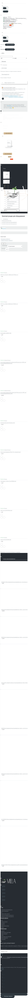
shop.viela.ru (9, 105)
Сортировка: (4, 245)
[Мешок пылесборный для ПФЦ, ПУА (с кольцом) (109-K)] (14, 440)
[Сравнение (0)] (7, 244)
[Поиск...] (2, 188)
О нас (2, 907)
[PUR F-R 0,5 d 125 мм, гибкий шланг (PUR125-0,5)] (14, 263)
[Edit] (2, 5)
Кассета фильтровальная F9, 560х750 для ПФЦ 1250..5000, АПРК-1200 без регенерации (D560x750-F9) (13, 363)
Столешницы (9, 205)
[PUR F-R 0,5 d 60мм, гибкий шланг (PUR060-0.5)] (14, 292)
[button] (1, 254)
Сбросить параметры (10, 44)
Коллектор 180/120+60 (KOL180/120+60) (8, 422)
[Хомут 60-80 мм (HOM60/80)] (14, 528)
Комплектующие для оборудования (9, 222)
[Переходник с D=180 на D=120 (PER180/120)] (14, 469)
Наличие (3, 61)
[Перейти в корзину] (1, 212)
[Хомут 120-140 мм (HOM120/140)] (14, 499)
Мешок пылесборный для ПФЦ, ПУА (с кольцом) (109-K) (11, 452)
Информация (4, 928)
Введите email (4, 949)
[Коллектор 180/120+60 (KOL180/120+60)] (14, 411)
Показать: (3, 248)
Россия (5, 272)
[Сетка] (3, 244)
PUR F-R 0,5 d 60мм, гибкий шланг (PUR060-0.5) (9, 303)
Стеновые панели (10, 203)
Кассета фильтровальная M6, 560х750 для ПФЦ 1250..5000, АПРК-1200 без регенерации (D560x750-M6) (13, 393)
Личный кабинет (4, 918)
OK (2, 98)
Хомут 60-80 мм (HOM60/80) (6, 539)
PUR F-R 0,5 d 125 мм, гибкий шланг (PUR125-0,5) (9, 274)
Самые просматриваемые (9, 558)
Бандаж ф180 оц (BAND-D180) (6, 333)
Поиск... (2, 210)
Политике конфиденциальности (11, 95)
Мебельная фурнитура (11, 201)
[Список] (5, 244)
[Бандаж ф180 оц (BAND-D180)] (14, 321)
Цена (2, 53)
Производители (5, 74)
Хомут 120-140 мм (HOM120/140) (6, 510)
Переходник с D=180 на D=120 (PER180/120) (8, 481)
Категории (4, 68)
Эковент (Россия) (7, 360)
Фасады (8, 207)
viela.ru (10, 107)
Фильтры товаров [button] (8, 996)
